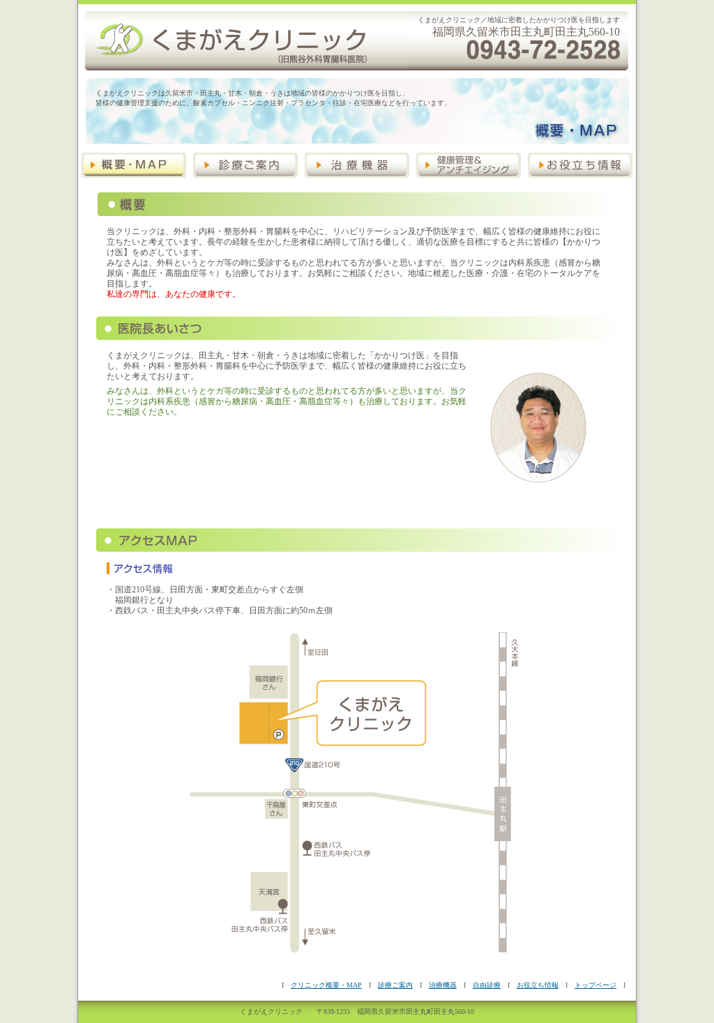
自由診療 (487, 985)
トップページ (595, 985)
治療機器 (443, 985)
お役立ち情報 (538, 985)
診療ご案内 (395, 985)
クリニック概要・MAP (326, 985)
